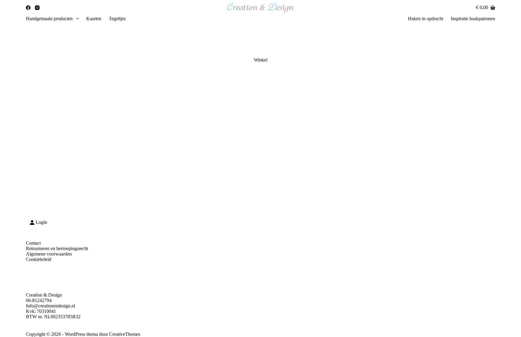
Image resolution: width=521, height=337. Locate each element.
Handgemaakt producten (49, 18)
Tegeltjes (117, 18)
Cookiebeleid (38, 259)
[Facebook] (28, 7)
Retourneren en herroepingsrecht (57, 248)
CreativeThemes (124, 334)
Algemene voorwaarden (49, 253)
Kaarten (93, 18)
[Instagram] (37, 7)
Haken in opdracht (425, 18)
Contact (33, 243)
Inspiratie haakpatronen (473, 18)
